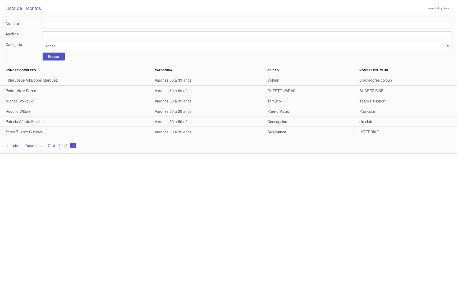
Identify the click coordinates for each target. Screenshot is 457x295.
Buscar (54, 56)
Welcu (447, 8)
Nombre (12, 23)
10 (65, 145)
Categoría (14, 44)
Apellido (12, 33)
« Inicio (12, 145)
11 (73, 145)
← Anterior (29, 145)
